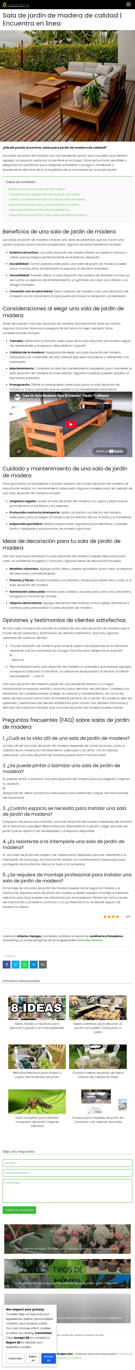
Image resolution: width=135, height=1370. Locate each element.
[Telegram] (34, 964)
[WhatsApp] (25, 964)
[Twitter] (16, 964)
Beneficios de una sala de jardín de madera (37, 189)
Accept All (49, 1358)
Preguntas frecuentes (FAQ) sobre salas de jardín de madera (48, 215)
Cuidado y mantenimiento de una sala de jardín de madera (47, 199)
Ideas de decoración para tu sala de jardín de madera (44, 205)
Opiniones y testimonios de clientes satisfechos (39, 210)
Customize (15, 1358)
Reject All (33, 1358)
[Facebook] (7, 964)
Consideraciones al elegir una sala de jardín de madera (44, 194)
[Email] (43, 964)
